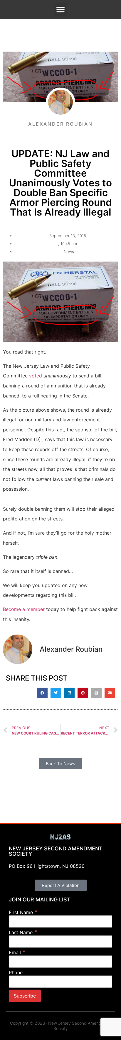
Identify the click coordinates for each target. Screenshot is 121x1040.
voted (35, 376)
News (69, 251)
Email (17, 952)
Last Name (23, 932)
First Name (23, 912)
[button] (60, 9)
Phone (16, 972)
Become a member (24, 609)
